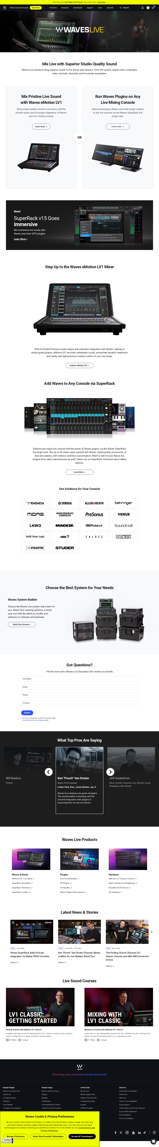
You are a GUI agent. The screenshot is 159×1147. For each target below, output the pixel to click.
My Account (84, 1091)
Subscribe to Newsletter (128, 1091)
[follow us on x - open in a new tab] (121, 1132)
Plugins (44, 1094)
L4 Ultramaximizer (9, 1098)
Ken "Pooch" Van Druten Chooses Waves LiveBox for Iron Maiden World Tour (79, 954)
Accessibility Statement (128, 1111)
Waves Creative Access (19, 8)
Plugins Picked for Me (88, 1098)
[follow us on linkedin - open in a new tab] (139, 1132)
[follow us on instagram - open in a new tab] (127, 1132)
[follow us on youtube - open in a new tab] (133, 1132)
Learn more (40, 126)
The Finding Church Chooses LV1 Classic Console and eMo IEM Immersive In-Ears (127, 956)
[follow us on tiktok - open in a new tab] (145, 1132)
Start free (36, 8)
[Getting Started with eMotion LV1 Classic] (40, 1007)
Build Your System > (22, 624)
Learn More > (79, 472)
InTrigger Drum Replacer (12, 1108)
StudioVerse (46, 1101)
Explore (13, 962)
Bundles (45, 1098)
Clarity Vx (6, 1101)
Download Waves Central (51, 1105)
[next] (110, 772)
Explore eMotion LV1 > (79, 365)
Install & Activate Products (51, 1108)
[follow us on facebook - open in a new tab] (115, 1132)
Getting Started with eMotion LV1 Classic (24, 1030)
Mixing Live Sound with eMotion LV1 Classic (103, 1030)
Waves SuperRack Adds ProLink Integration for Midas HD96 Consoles (29, 954)
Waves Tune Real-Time (11, 1091)
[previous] (49, 772)
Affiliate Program (86, 1108)
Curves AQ (7, 1094)
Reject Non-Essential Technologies (48, 1136)
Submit (27, 713)
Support (83, 1105)
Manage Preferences (16, 1136)
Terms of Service (39, 720)
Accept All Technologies (82, 1136)
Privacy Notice (124, 1105)
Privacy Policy (26, 720)
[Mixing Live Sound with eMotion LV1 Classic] (118, 1007)
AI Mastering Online (87, 1101)
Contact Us (123, 1094)
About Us (122, 1098)
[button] (7, 1140)
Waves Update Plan (87, 1094)
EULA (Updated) (125, 1115)
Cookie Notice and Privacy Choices (132, 1108)
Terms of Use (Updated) (128, 1101)
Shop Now (101, 2)
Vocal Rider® (8, 1105)
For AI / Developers (126, 1118)
